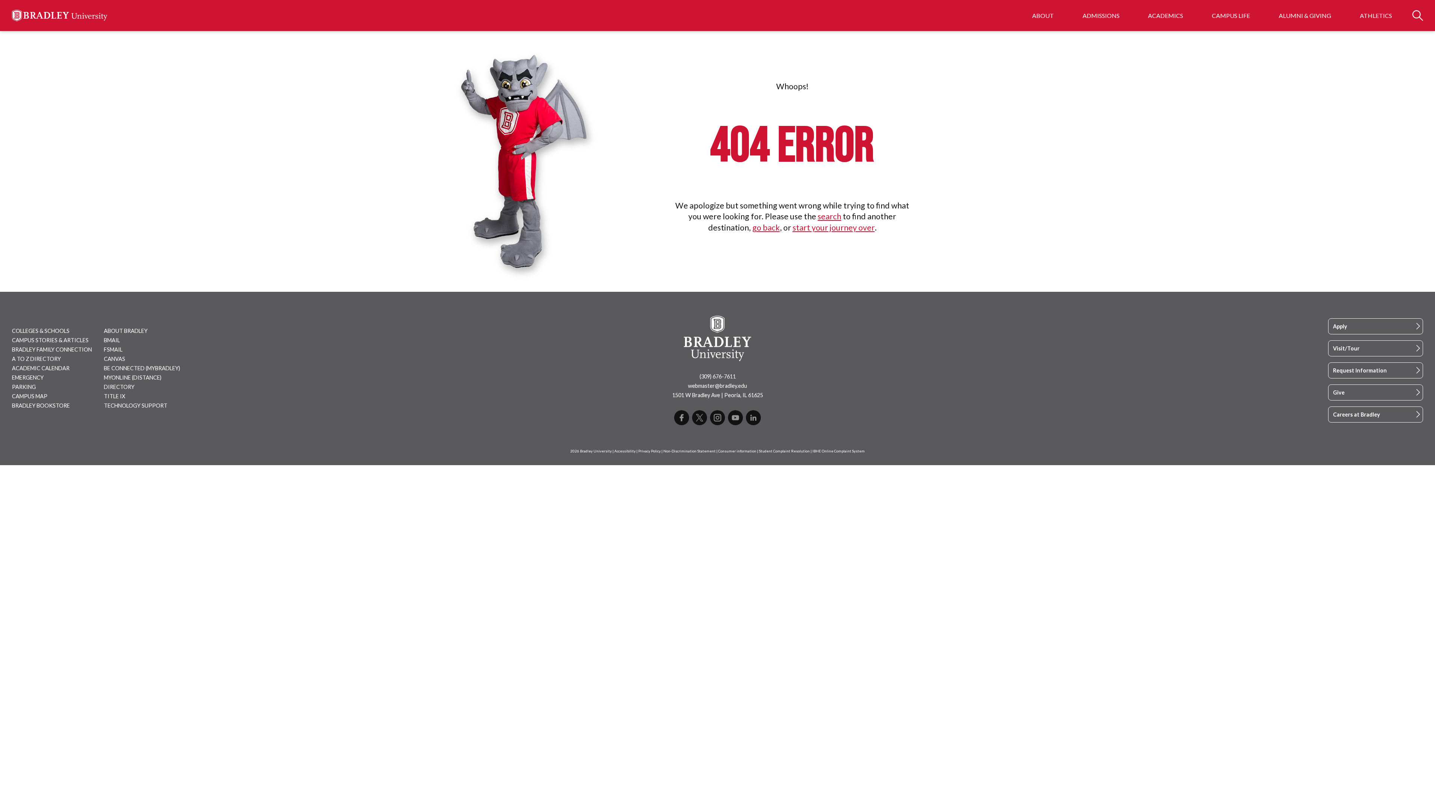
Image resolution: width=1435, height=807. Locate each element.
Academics (1165, 15)
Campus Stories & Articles (50, 340)
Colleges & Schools (41, 331)
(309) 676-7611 (718, 376)
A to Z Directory (36, 359)
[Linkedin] (753, 417)
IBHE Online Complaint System (838, 451)
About (1043, 15)
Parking (24, 387)
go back (766, 227)
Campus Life (1231, 15)
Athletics (1376, 15)
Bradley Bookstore (41, 405)
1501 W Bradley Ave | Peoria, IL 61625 (717, 395)
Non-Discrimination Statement (689, 451)
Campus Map (29, 396)
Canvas (114, 359)
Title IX (114, 396)
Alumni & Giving (1305, 15)
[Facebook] (681, 417)
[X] (699, 417)
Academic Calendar (41, 368)
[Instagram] (717, 417)
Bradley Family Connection (52, 349)
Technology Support (135, 405)
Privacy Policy (649, 451)
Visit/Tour (1346, 348)
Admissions (1101, 15)
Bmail (112, 340)
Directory (119, 387)
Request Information (1360, 370)
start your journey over (834, 227)
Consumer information (737, 451)
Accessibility (625, 451)
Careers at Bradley (1356, 414)
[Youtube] (735, 417)
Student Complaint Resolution (784, 451)
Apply (1340, 326)
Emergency (28, 377)
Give (1339, 392)
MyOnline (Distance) (132, 377)
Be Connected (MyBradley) (142, 368)
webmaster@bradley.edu (717, 386)
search (829, 216)
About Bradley (126, 331)
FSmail (113, 349)
